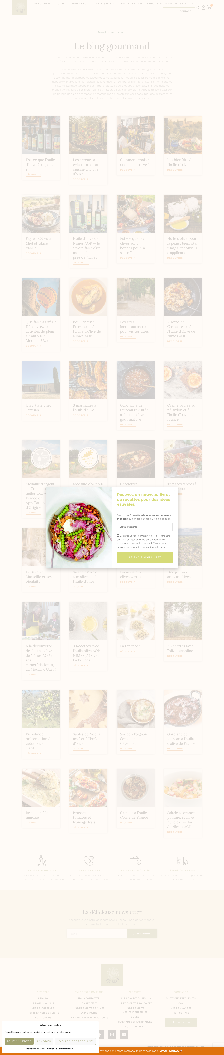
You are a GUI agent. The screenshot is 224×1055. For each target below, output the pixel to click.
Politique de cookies (36, 1048)
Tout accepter (19, 1041)
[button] (173, 491)
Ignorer (44, 1041)
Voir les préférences (75, 1041)
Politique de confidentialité (60, 1048)
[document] (112, 527)
